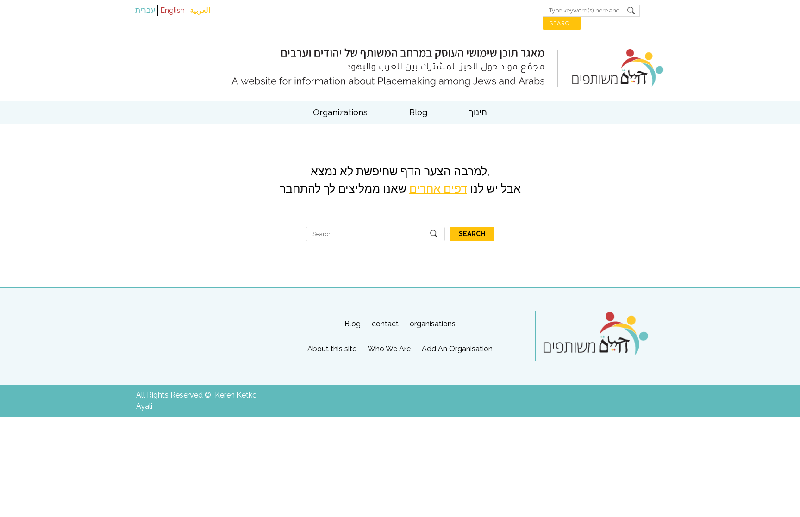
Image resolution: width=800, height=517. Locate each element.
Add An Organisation (457, 348)
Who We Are (389, 348)
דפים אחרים (438, 188)
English (172, 10)
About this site (331, 348)
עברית (145, 10)
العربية (200, 10)
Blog (418, 112)
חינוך (478, 112)
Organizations (340, 112)
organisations (433, 323)
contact (385, 323)
